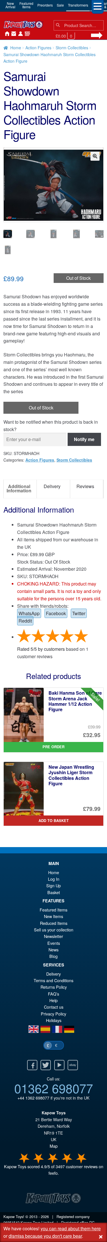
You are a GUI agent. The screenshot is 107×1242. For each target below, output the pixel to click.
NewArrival (10, 5)
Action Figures (38, 47)
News (26, 33)
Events (53, 943)
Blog (53, 956)
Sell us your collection (53, 930)
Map (54, 1146)
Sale (60, 5)
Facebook (56, 613)
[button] (95, 156)
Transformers (78, 5)
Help (53, 1000)
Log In (53, 879)
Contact (12, 33)
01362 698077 (53, 1088)
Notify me (84, 439)
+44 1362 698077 (33, 1098)
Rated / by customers (41, 649)
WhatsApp (29, 613)
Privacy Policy (53, 1014)
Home (5, 33)
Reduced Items (53, 923)
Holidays (53, 1020)
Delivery (53, 974)
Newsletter (53, 936)
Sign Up (53, 885)
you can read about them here (71, 1228)
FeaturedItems (26, 5)
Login (19, 33)
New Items (53, 916)
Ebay (73, 1065)
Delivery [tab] (52, 486)
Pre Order (53, 746)
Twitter (78, 613)
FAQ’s (53, 994)
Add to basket (54, 820)
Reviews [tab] (85, 486)
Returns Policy (54, 987)
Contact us (53, 1007)
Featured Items (53, 910)
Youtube (59, 1065)
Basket (53, 892)
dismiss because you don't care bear (45, 1236)
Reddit (25, 620)
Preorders (45, 5)
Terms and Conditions (53, 980)
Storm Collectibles (72, 47)
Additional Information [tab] (19, 488)
